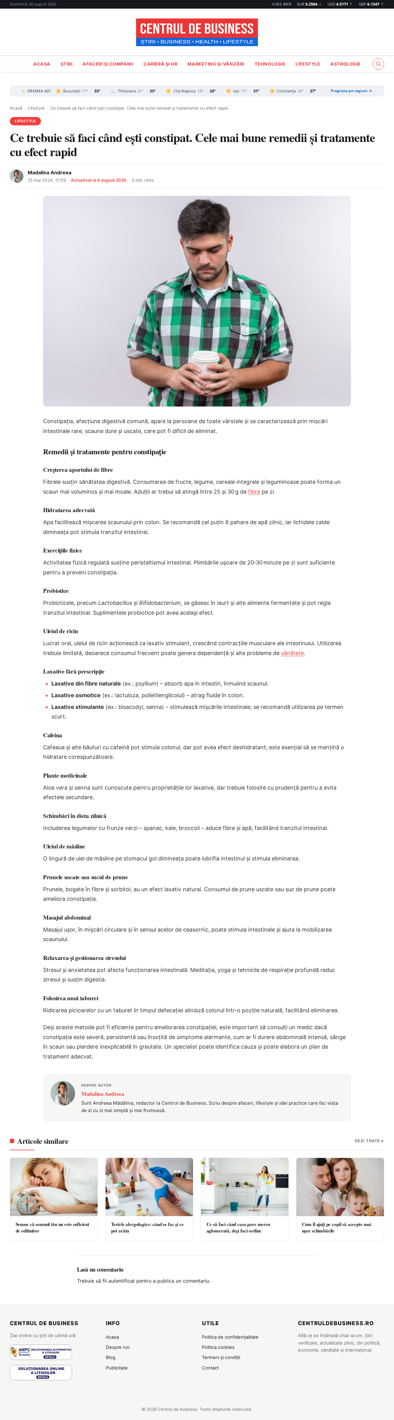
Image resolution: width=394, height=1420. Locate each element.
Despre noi (117, 1347)
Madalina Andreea (49, 172)
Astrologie (345, 64)
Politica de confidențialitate (230, 1337)
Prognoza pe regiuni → (351, 91)
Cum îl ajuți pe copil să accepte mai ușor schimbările (337, 1227)
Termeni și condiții (221, 1357)
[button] (378, 64)
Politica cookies (218, 1347)
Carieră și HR (160, 64)
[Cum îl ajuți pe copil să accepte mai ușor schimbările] (340, 1187)
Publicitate (117, 1368)
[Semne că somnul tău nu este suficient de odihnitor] (54, 1187)
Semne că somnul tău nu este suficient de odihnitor (52, 1227)
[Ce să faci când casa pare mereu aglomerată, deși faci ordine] (244, 1187)
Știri (67, 64)
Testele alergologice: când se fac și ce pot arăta (147, 1227)
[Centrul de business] (197, 32)
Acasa (41, 64)
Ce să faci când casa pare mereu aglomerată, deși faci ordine (238, 1227)
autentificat (121, 1281)
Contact (210, 1368)
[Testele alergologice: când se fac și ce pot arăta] (149, 1187)
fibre (254, 491)
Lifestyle (308, 64)
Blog (110, 1357)
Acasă (16, 108)
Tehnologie (270, 64)
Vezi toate (367, 1141)
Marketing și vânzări (215, 64)
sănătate (292, 653)
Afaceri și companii (107, 64)
